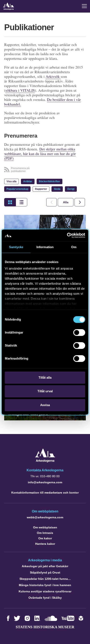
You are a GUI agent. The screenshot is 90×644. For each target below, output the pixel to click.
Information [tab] (45, 247)
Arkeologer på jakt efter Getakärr (45, 566)
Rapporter (41, 189)
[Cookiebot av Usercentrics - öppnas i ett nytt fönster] (67, 235)
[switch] (79, 332)
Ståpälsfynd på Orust (45, 572)
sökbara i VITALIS (20, 90)
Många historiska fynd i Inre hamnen (45, 585)
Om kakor (45, 538)
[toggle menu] (84, 6)
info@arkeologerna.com (45, 482)
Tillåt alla (45, 377)
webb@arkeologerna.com (45, 517)
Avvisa (45, 405)
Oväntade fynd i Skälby (45, 597)
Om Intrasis (45, 532)
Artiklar (27, 181)
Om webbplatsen (45, 527)
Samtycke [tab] (16, 247)
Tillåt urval (45, 391)
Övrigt (71, 189)
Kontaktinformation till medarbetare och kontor (45, 492)
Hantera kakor (45, 543)
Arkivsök (53, 76)
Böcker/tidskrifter (49, 181)
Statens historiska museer (45, 627)
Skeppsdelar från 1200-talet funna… (45, 578)
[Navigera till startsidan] (45, 461)
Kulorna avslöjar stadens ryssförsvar (45, 591)
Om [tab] (73, 247)
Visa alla (11, 181)
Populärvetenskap (17, 189)
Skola (57, 189)
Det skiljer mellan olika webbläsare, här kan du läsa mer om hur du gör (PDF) (40, 153)
